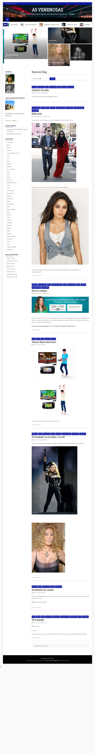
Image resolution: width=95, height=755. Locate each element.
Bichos (8, 145)
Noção (53, 434)
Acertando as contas (51, 24)
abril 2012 (9, 266)
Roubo (52, 586)
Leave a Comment (37, 275)
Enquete (18, 134)
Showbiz (52, 108)
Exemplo (9, 166)
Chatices (34, 284)
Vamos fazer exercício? (44, 342)
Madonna (34, 434)
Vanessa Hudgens (79, 108)
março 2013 (10, 258)
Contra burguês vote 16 (13, 153)
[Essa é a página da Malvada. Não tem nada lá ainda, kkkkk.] (9, 93)
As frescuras (10, 142)
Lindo (8, 188)
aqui (50, 96)
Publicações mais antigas (41, 646)
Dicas (33, 339)
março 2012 (10, 269)
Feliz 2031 (37, 113)
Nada (59, 87)
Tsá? (79, 617)
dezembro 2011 (11, 274)
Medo (46, 87)
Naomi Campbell (11, 209)
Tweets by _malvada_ (11, 120)
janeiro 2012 (10, 271)
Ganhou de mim (52, 40)
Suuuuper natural (60, 108)
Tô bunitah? (66, 24)
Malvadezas (40, 87)
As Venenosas (47, 10)
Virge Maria (71, 87)
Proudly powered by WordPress (35, 660)
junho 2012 (10, 263)
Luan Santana (10, 190)
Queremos (47, 339)
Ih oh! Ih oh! (10, 180)
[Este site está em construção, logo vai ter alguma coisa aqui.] (9, 83)
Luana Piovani (71, 284)
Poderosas (56, 617)
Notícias (64, 87)
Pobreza (83, 284)
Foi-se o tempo (36, 108)
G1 (35, 630)
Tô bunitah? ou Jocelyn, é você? (30, 24)
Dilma (8, 161)
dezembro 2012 (11, 261)
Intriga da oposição (57, 284)
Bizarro (34, 87)
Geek (42, 339)
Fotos (43, 108)
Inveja (64, 284)
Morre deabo (53, 87)
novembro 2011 (11, 277)
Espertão (9, 164)
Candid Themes (64, 660)
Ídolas (38, 617)
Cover (8, 155)
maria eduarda (10, 129)
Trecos (53, 339)
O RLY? (8, 217)
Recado (9, 228)
